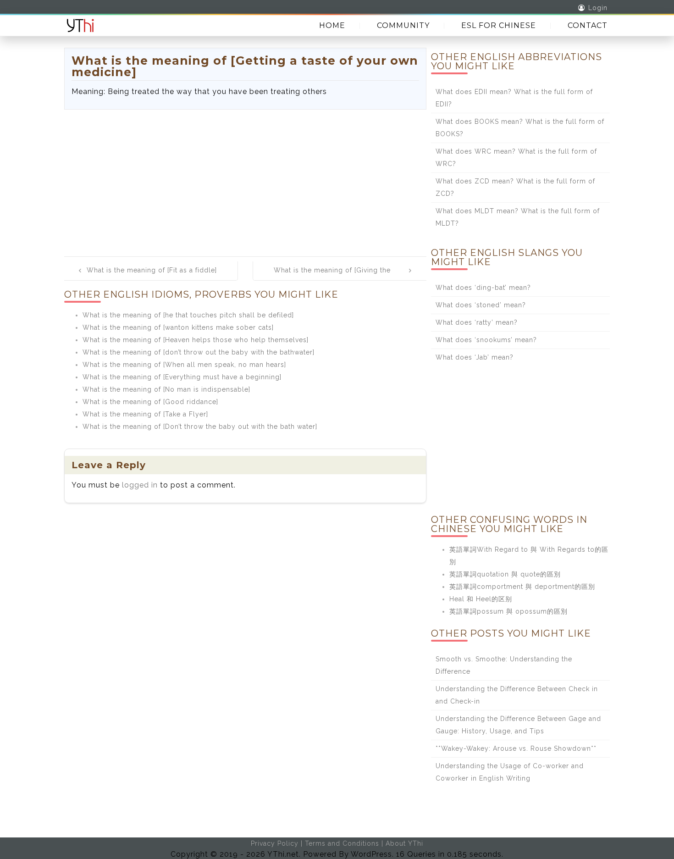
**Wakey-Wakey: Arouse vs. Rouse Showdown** (516, 748)
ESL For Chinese (498, 25)
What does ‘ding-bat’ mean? (483, 287)
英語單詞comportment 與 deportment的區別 (522, 586)
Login (598, 7)
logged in (140, 485)
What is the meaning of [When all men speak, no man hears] (184, 364)
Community (403, 25)
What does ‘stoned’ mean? (481, 305)
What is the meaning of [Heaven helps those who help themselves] (196, 340)
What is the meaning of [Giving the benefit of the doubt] (332, 276)
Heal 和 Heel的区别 (480, 599)
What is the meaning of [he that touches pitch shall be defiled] (188, 315)
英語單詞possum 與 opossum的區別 (508, 611)
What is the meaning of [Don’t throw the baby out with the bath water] (200, 426)
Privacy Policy (274, 843)
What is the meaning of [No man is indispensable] (166, 389)
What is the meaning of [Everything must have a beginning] (182, 377)
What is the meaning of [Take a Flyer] (145, 414)
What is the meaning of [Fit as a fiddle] (152, 270)
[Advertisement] (245, 178)
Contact (588, 25)
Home (332, 25)
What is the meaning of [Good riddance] (150, 401)
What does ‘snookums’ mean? (486, 340)
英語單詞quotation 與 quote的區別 (505, 574)
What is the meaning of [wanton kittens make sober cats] (178, 327)
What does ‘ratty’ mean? (477, 322)
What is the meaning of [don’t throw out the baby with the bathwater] (199, 352)
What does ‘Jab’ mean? (475, 357)
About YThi (404, 843)
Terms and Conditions (342, 843)
